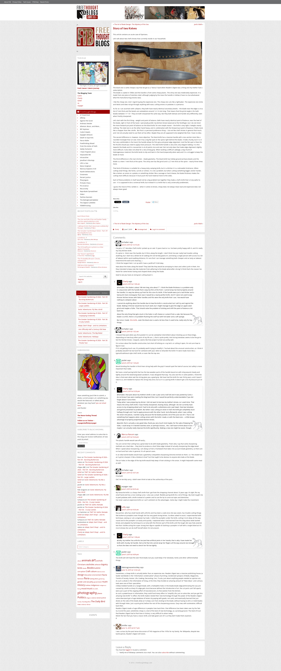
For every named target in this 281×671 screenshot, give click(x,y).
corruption (81, 571)
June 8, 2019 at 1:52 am (130, 331)
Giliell (79, 101)
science (93, 598)
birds (79, 568)
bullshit (97, 568)
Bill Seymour (84, 129)
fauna (104, 575)
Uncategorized (142, 229)
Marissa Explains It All (88, 169)
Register (81, 279)
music (90, 588)
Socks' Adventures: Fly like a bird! (90, 309)
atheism (98, 565)
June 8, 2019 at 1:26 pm (130, 363)
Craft (88, 571)
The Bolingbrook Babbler (89, 200)
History (81, 585)
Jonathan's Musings (87, 160)
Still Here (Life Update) (85, 265)
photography (87, 593)
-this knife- (134, 320)
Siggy (93, 255)
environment (97, 575)
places (99, 593)
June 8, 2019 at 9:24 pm (130, 437)
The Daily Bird (98, 601)
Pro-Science (84, 186)
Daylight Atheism (86, 135)
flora (86, 578)
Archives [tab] (105, 293)
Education (88, 575)
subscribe (165, 652)
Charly (79, 98)
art (94, 560)
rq (78, 103)
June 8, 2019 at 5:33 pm (131, 391)
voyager (80, 106)
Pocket (148, 202)
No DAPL (95, 589)
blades (85, 568)
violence (83, 604)
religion (88, 598)
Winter (88, 604)
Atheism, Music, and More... (90, 126)
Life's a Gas (84, 163)
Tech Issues (27, 2)
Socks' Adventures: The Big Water (90, 333)
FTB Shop (35, 2)
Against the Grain (86, 121)
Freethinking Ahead (87, 143)
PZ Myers (93, 228)
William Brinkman (102, 267)
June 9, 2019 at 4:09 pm (130, 554)
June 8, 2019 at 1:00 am (131, 284)
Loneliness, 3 (82, 242)
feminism (80, 579)
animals (86, 560)
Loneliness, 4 (82, 238)
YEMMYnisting (85, 206)
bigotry (104, 564)
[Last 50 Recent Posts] (83, 216)
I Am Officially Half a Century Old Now (92, 329)
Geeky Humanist (86, 149)
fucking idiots (94, 579)
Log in (80, 282)
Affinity (82, 118)
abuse (79, 561)
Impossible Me (85, 155)
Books (90, 567)
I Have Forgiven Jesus (87, 152)
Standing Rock (86, 602)
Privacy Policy (17, 2)
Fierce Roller (84, 140)
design (80, 574)
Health (105, 581)
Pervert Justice (85, 177)
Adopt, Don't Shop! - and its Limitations (92, 326)
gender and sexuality (85, 582)
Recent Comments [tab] (94, 293)
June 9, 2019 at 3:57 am (130, 473)
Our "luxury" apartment (85, 254)
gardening (101, 579)
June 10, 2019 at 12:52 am (131, 570)
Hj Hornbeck (100, 244)
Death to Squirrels (86, 138)
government (98, 582)
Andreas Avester (86, 123)
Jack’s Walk (198, 24)
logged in (128, 650)
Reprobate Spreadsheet (88, 191)
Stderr (82, 194)
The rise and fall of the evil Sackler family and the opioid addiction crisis (91, 220)
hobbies (88, 585)
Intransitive (84, 157)
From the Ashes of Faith (88, 146)
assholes (90, 564)
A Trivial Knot (85, 115)
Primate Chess (85, 183)
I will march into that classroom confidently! (92, 226)
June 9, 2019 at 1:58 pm (131, 537)
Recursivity (84, 189)
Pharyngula (84, 180)
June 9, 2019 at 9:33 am (130, 510)
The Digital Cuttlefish (87, 203)
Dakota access (101, 571)
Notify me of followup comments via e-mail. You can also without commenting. (152, 652)
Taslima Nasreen (86, 197)
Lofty (124, 507)
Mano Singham (85, 166)
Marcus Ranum (128, 434)
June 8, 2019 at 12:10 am (131, 245)
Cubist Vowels (85, 132)
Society (79, 602)
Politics (81, 597)
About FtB (7, 2)
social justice (101, 598)
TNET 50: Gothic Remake (93, 472)
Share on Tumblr (125, 202)
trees (79, 604)
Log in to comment (158, 229)
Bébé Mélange (94, 239)
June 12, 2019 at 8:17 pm (131, 628)
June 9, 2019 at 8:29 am (130, 489)
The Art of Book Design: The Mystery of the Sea (131, 24)
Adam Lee (96, 262)
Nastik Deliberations (87, 172)
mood (83, 588)
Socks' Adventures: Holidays (88, 337)
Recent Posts (44, 2)
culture (94, 571)
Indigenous (95, 585)
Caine (79, 96)
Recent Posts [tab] (81, 293)
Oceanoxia (84, 174)
